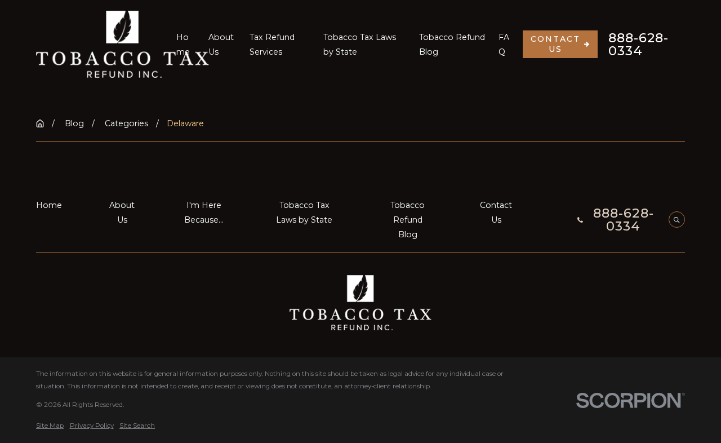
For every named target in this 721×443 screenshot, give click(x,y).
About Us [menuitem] (221, 44)
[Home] (122, 44)
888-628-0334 (638, 44)
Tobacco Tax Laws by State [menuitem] (359, 44)
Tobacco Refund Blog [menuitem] (452, 44)
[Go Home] (40, 123)
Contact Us (556, 44)
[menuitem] (50, 426)
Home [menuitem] (183, 44)
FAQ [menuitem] (504, 44)
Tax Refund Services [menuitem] (272, 44)
